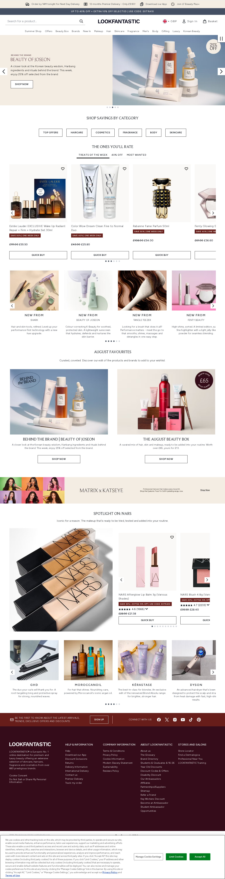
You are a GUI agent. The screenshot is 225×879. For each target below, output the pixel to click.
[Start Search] (81, 21)
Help (67, 751)
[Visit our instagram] (175, 720)
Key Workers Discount (153, 799)
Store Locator (186, 751)
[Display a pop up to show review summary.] (146, 609)
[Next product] (207, 579)
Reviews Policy (111, 771)
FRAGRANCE (130, 132)
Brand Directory (149, 759)
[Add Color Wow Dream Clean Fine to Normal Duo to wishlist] (125, 169)
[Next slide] (221, 71)
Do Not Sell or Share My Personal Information (27, 781)
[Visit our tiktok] (191, 720)
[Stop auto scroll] (221, 38)
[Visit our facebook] (159, 720)
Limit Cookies (176, 857)
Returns (69, 763)
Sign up (99, 719)
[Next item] (213, 213)
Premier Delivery (74, 779)
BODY (153, 132)
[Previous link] (12, 305)
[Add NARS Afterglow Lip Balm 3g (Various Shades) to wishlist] (172, 537)
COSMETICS (103, 132)
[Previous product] (121, 579)
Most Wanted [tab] (136, 155)
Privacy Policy (110, 755)
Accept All (200, 857)
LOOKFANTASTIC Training (192, 763)
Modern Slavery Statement (118, 763)
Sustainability (110, 767)
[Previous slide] (3, 71)
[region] (112, 857)
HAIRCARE (77, 132)
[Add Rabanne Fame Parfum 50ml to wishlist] (186, 169)
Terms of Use (12, 875)
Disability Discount (151, 775)
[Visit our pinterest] (199, 720)
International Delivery (77, 771)
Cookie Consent (18, 775)
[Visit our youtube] (183, 720)
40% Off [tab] (117, 155)
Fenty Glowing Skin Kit (209, 226)
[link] (189, 21)
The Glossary (148, 755)
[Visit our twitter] (167, 720)
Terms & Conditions (114, 751)
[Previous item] (12, 213)
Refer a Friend (148, 795)
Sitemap (145, 791)
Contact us (71, 775)
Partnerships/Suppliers (153, 787)
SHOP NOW (22, 84)
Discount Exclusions (76, 759)
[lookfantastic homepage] (119, 21)
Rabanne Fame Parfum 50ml (151, 226)
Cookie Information (114, 759)
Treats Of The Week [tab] (93, 155)
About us (146, 751)
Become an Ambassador (154, 803)
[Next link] (213, 305)
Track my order (73, 783)
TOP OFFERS (50, 132)
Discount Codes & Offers (155, 771)
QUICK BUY (38, 255)
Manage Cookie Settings (148, 857)
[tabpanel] (112, 213)
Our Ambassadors (151, 779)
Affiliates (145, 783)
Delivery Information (76, 767)
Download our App (75, 755)
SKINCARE (176, 132)
